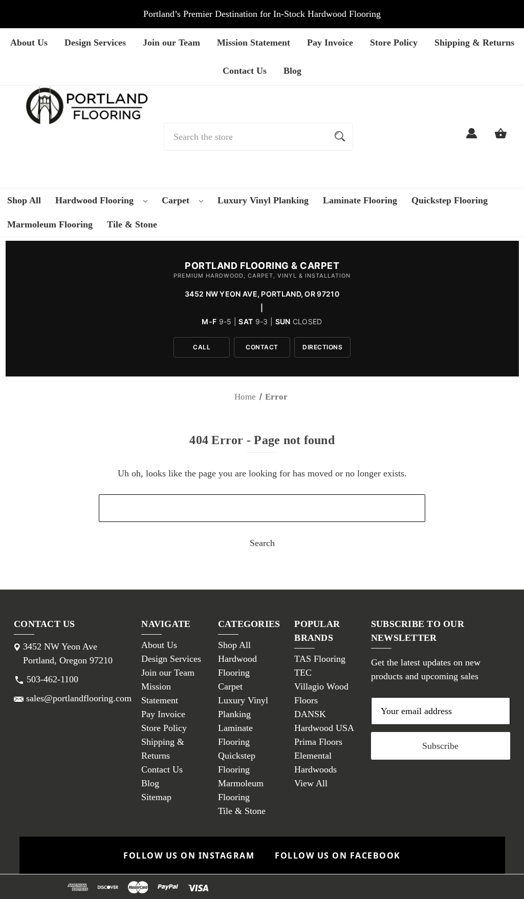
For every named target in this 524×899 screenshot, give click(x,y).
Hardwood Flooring (95, 200)
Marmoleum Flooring (50, 224)
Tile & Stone (132, 224)
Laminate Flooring (360, 200)
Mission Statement (253, 42)
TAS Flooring (319, 659)
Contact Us (245, 71)
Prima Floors (318, 742)
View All (311, 783)
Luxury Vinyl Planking (263, 200)
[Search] (340, 137)
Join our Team (171, 42)
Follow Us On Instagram (188, 855)
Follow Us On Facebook (338, 855)
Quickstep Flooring (449, 200)
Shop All (24, 200)
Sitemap (156, 797)
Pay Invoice (330, 42)
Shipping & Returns (474, 42)
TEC (303, 672)
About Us (29, 42)
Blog (292, 71)
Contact (262, 347)
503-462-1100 (52, 679)
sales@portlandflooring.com (79, 698)
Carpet (177, 200)
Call (201, 347)
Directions (322, 347)
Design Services (95, 42)
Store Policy (394, 42)
